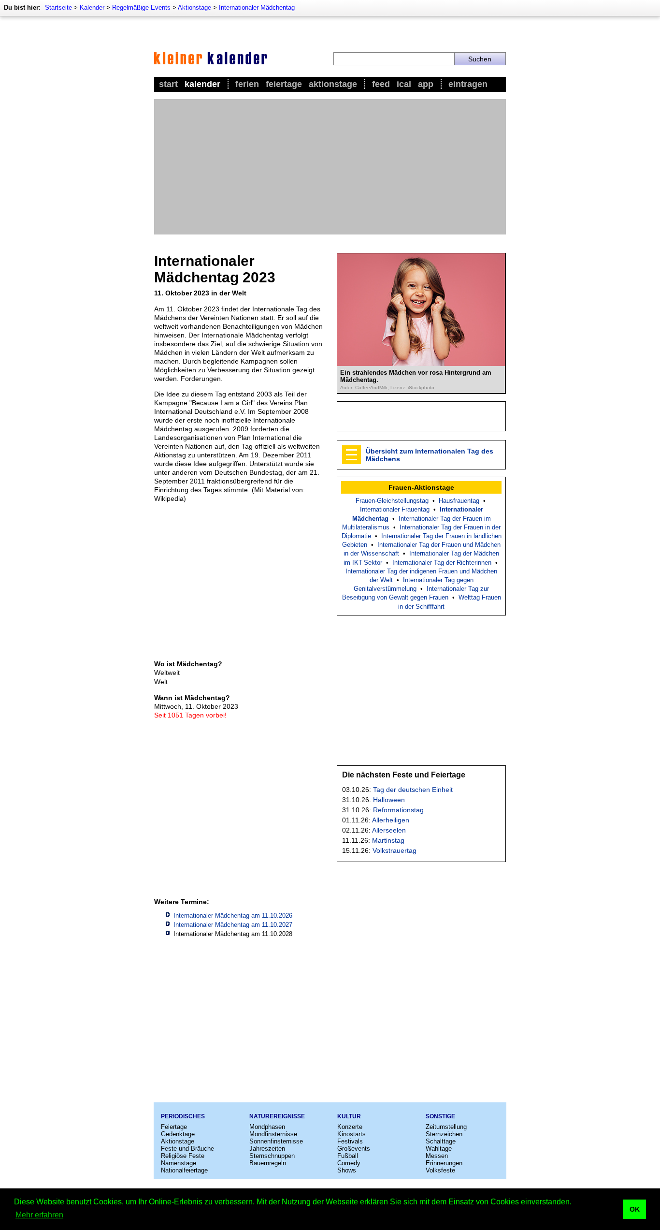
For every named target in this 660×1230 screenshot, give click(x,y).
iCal (404, 84)
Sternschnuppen (272, 1155)
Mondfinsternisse (273, 1134)
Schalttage (441, 1141)
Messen (437, 1155)
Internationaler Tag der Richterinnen (441, 562)
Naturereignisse (277, 1116)
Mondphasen (267, 1126)
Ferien (247, 84)
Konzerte (349, 1126)
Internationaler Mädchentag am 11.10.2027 (232, 924)
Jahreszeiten (267, 1148)
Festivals (350, 1141)
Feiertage (284, 84)
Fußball (347, 1155)
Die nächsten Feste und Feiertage (403, 775)
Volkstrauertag (394, 850)
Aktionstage (194, 7)
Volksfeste (440, 1170)
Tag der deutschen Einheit (413, 789)
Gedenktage (178, 1134)
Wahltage (439, 1148)
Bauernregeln (267, 1163)
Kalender (92, 7)
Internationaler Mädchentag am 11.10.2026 (232, 915)
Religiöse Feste (182, 1155)
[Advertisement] (330, 166)
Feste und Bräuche (187, 1148)
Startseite (58, 7)
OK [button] (635, 1209)
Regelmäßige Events (141, 7)
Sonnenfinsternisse (276, 1141)
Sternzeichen (444, 1134)
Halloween (389, 800)
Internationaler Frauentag (395, 509)
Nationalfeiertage (184, 1170)
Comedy (348, 1163)
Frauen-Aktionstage (421, 487)
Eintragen (468, 84)
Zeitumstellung (446, 1126)
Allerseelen (389, 830)
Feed (381, 84)
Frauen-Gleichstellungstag (392, 500)
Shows (346, 1170)
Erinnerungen (444, 1163)
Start (168, 84)
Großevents (353, 1148)
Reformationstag (398, 810)
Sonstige (440, 1116)
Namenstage (178, 1163)
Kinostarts (351, 1134)
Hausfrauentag (459, 500)
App (425, 84)
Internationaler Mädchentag (257, 7)
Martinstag (388, 840)
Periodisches (183, 1116)
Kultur (349, 1116)
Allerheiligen (390, 820)
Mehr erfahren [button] (39, 1215)
